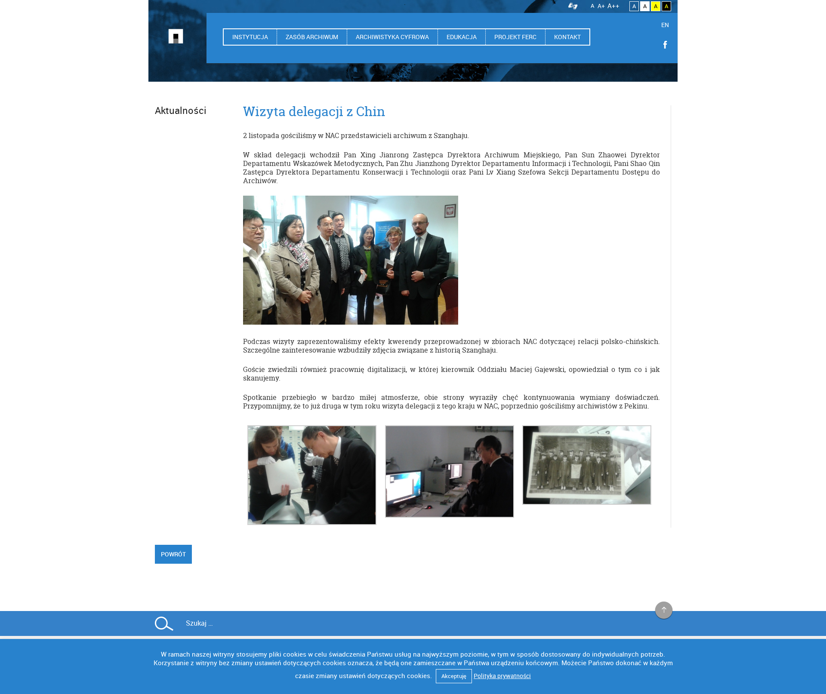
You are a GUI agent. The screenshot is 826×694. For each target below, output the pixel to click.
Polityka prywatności (502, 676)
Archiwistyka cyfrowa (392, 37)
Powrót (173, 554)
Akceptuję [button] (453, 676)
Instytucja (250, 37)
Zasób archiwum (312, 37)
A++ (613, 5)
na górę (664, 611)
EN (665, 25)
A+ (601, 6)
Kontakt (567, 37)
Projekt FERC (515, 37)
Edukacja (462, 37)
